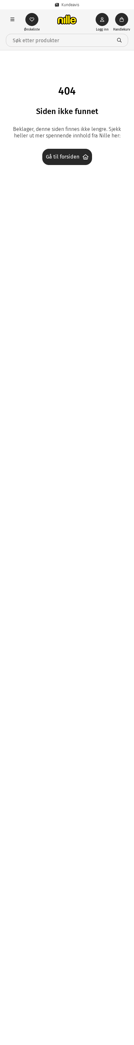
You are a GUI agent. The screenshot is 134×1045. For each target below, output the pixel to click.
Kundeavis (70, 5)
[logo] (67, 19)
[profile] (102, 19)
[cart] (121, 19)
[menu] (12, 19)
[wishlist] (31, 19)
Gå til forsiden (62, 157)
